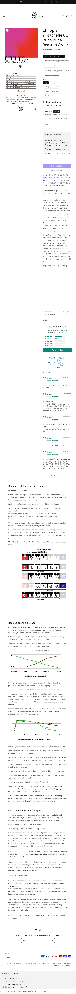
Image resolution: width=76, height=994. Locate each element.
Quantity (45, 124)
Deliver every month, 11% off (16, 987)
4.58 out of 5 (62, 330)
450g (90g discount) (52, 87)
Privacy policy (46, 963)
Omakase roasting (52, 66)
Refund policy (36, 963)
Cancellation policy (66, 965)
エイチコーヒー (15, 963)
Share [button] (46, 320)
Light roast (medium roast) (55, 56)
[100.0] (51, 361)
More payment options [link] (57, 170)
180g (54, 83)
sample (48, 95)
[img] (47, 378)
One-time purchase (10, 973)
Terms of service (56, 963)
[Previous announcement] (4, 2)
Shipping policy (67, 963)
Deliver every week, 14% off (15, 982)
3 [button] (57, 475)
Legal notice (55, 965)
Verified (56, 367)
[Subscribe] (53, 940)
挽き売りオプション (49, 180)
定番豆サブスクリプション (12, 978)
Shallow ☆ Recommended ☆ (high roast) (57, 61)
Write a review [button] (57, 350)
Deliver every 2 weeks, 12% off (16, 984)
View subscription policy (37, 991)
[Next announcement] (72, 2)
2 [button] (54, 475)
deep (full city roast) (53, 75)
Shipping (54, 114)
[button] (4, 16)
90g (47, 83)
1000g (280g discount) (53, 91)
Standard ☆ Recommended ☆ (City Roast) (57, 71)
